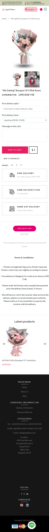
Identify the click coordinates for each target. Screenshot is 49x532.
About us (24, 391)
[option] (24, 46)
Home (4, 18)
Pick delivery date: (11, 103)
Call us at (34, 2)
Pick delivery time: (11, 115)
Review (24, 234)
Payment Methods (24, 412)
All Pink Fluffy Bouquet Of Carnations (19, 360)
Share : (5, 165)
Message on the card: (11, 126)
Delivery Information (24, 408)
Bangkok (31, 9)
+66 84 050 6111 (18, 424)
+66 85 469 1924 (35, 424)
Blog (24, 396)
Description (24, 228)
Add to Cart (15, 150)
